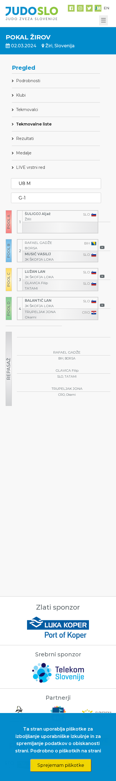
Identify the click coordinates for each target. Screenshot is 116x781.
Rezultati (25, 138)
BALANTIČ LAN (38, 300)
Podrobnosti (28, 80)
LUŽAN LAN (35, 271)
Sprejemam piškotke (60, 765)
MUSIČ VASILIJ (38, 254)
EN (106, 8)
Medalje (24, 153)
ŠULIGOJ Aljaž (38, 214)
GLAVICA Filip (37, 283)
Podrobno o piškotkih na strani (65, 751)
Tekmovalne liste (34, 124)
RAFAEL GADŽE (39, 243)
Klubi (21, 95)
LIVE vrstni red (30, 167)
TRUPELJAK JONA (41, 312)
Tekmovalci (27, 109)
